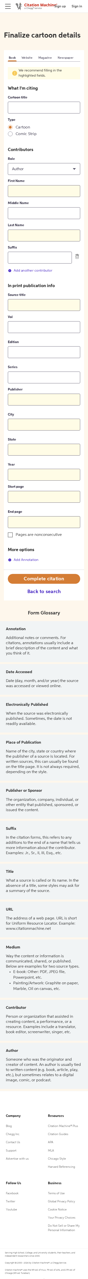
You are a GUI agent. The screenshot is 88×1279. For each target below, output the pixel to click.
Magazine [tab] (45, 57)
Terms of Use (56, 1193)
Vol (10, 317)
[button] (44, 169)
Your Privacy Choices (61, 1217)
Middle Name (18, 203)
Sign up (60, 6)
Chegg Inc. (13, 1134)
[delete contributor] (77, 256)
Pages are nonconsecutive (39, 535)
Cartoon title (17, 97)
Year (11, 464)
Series (12, 367)
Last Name (16, 225)
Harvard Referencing (61, 1167)
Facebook (12, 1193)
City (11, 414)
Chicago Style (57, 1158)
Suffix (12, 247)
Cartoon (23, 127)
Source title (17, 295)
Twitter (10, 1201)
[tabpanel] (44, 318)
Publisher (15, 389)
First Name (16, 181)
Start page (16, 486)
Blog (9, 1126)
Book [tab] (12, 57)
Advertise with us (17, 1158)
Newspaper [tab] (65, 57)
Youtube (11, 1209)
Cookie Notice (57, 1209)
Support (11, 1150)
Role (11, 159)
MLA (51, 1150)
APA (50, 1142)
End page (15, 512)
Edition (13, 342)
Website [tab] (27, 57)
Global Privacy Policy (61, 1201)
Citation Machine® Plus (63, 1126)
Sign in (77, 6)
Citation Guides (58, 1134)
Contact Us (13, 1142)
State (12, 439)
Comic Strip (26, 134)
